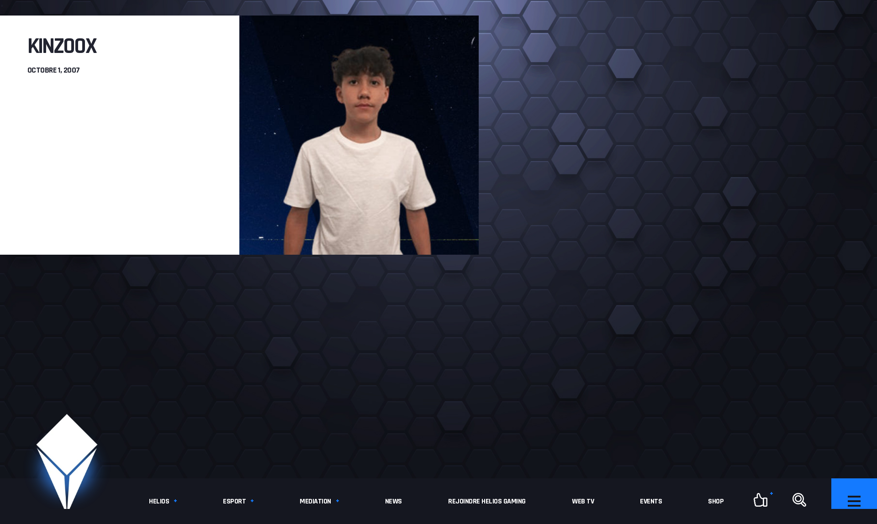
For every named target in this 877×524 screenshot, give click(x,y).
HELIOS (159, 501)
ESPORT (234, 501)
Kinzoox (61, 47)
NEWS (393, 501)
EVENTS (651, 501)
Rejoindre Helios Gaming (487, 501)
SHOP (716, 501)
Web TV (583, 501)
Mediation (315, 501)
